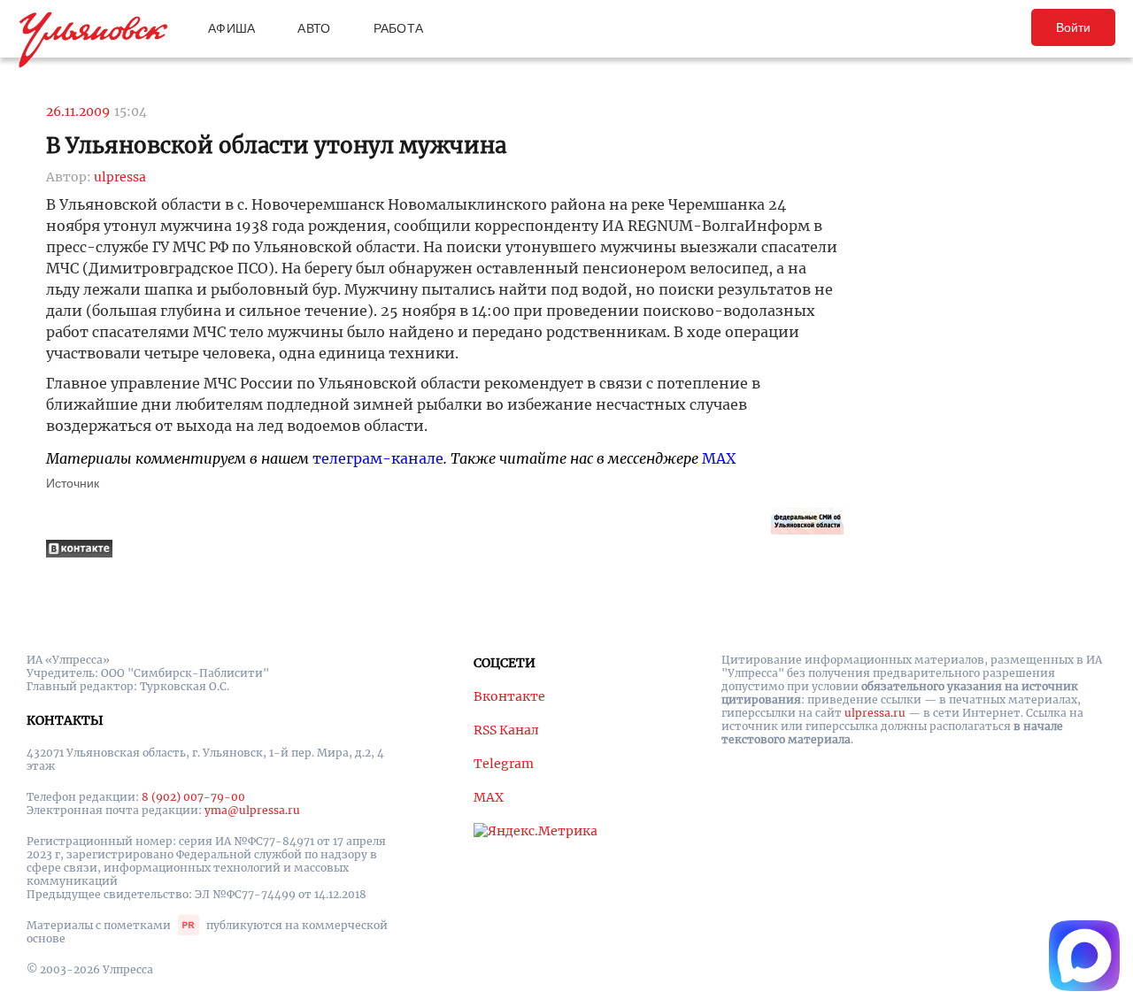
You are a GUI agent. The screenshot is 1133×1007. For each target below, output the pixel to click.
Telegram (504, 764)
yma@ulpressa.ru (252, 810)
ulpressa (120, 177)
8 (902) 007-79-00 (193, 796)
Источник (72, 483)
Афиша (231, 28)
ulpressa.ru (875, 712)
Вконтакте (509, 696)
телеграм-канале (377, 458)
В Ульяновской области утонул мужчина (276, 145)
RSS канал (506, 730)
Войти (1073, 27)
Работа (399, 28)
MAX (719, 458)
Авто (313, 28)
